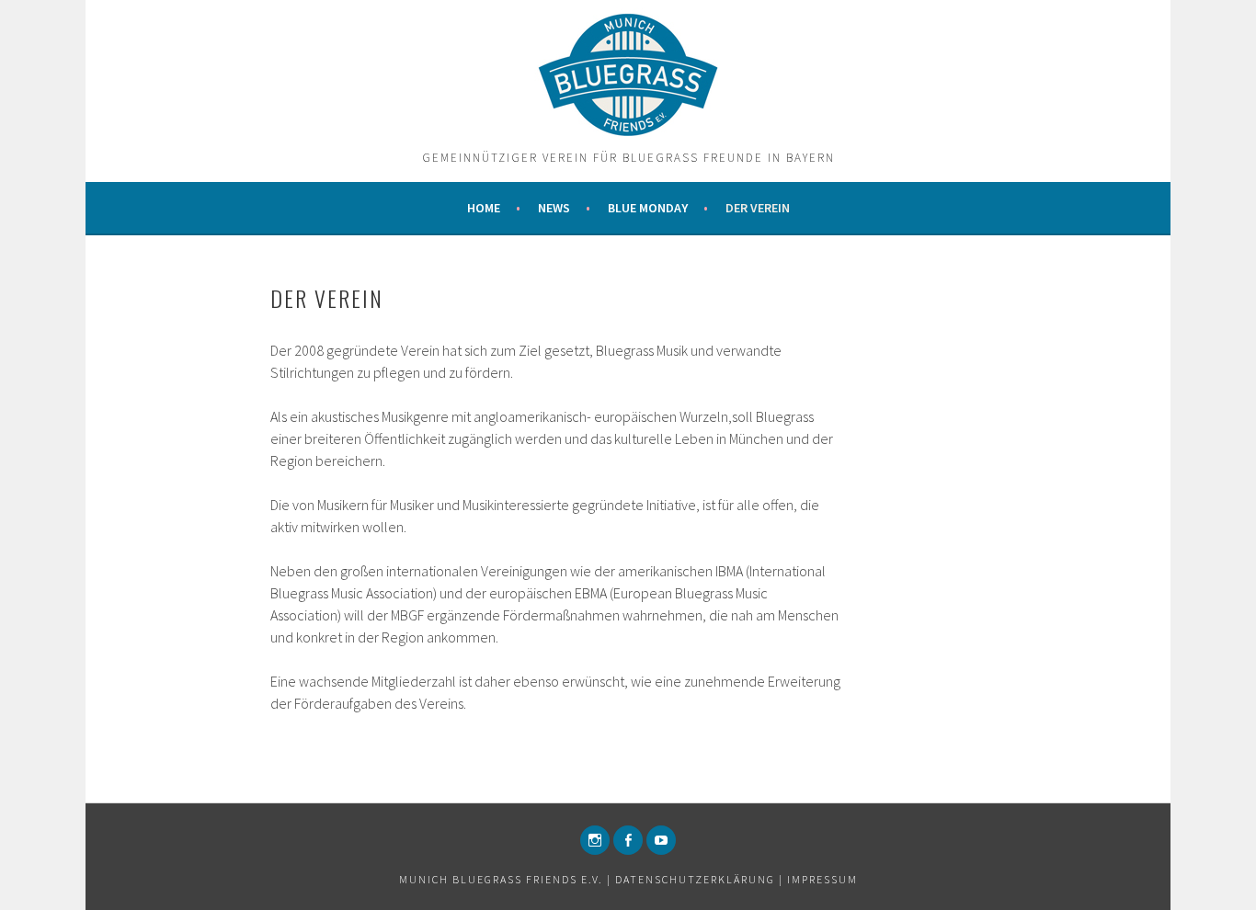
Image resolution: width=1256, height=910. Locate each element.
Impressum (822, 879)
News (554, 207)
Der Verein (757, 207)
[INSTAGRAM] (595, 840)
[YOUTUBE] (661, 840)
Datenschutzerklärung (695, 879)
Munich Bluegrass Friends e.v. (501, 879)
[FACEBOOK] (628, 840)
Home (483, 207)
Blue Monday (648, 207)
